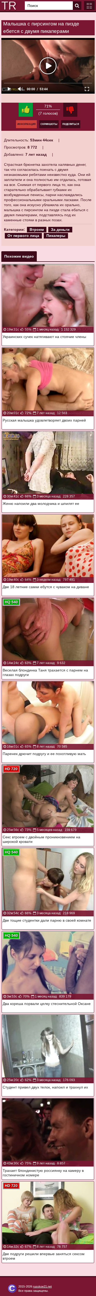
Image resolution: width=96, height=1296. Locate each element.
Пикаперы (55, 235)
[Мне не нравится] (70, 110)
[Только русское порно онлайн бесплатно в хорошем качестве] (8, 5)
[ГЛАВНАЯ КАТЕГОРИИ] (89, 5)
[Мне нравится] (26, 110)
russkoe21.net (42, 1286)
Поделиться (70, 124)
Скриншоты (49, 124)
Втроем (37, 229)
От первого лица (23, 235)
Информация (26, 124)
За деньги (60, 229)
